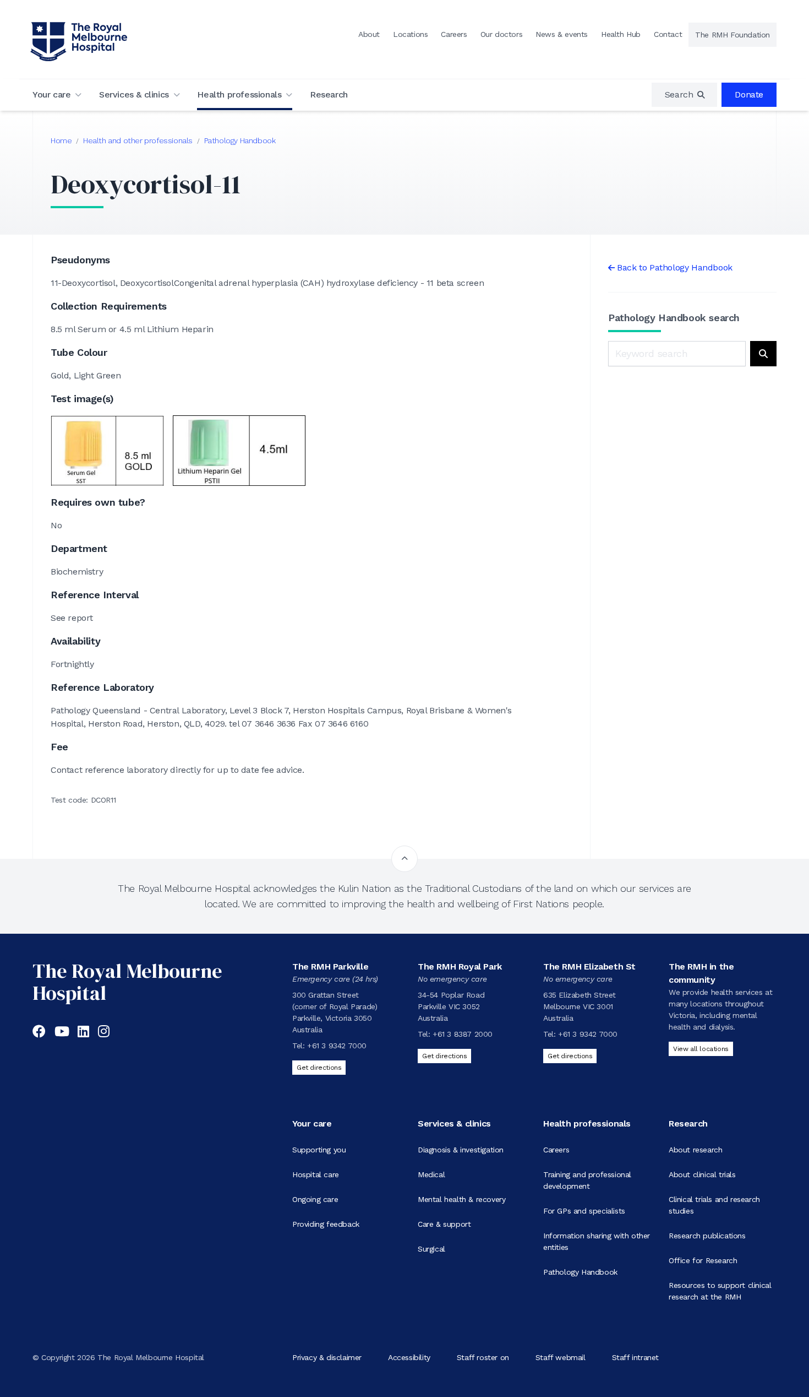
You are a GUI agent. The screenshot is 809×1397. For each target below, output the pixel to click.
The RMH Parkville (330, 966)
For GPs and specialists (584, 1210)
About (369, 34)
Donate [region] (749, 94)
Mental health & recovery (461, 1199)
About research (695, 1149)
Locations (410, 34)
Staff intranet (635, 1357)
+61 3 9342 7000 (337, 1045)
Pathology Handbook (240, 140)
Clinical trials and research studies (714, 1205)
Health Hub (621, 34)
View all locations (701, 1049)
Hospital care (315, 1174)
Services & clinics (134, 94)
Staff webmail (560, 1357)
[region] (685, 95)
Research (329, 94)
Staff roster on (483, 1357)
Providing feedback (325, 1224)
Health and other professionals (138, 140)
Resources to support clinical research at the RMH (720, 1291)
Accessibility (409, 1357)
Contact (668, 34)
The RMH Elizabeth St (589, 966)
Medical (431, 1174)
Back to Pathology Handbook (675, 267)
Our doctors (501, 34)
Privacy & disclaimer (327, 1357)
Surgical (431, 1248)
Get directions (319, 1067)
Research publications (707, 1235)
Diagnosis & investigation (461, 1149)
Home (61, 140)
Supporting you (319, 1149)
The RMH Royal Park (460, 966)
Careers (454, 34)
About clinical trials (702, 1174)
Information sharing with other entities (596, 1241)
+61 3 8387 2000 (463, 1034)
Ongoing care (315, 1199)
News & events (561, 34)
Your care (51, 94)
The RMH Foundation (732, 34)
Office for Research (703, 1260)
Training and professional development (587, 1180)
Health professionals (239, 94)
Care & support (444, 1224)
